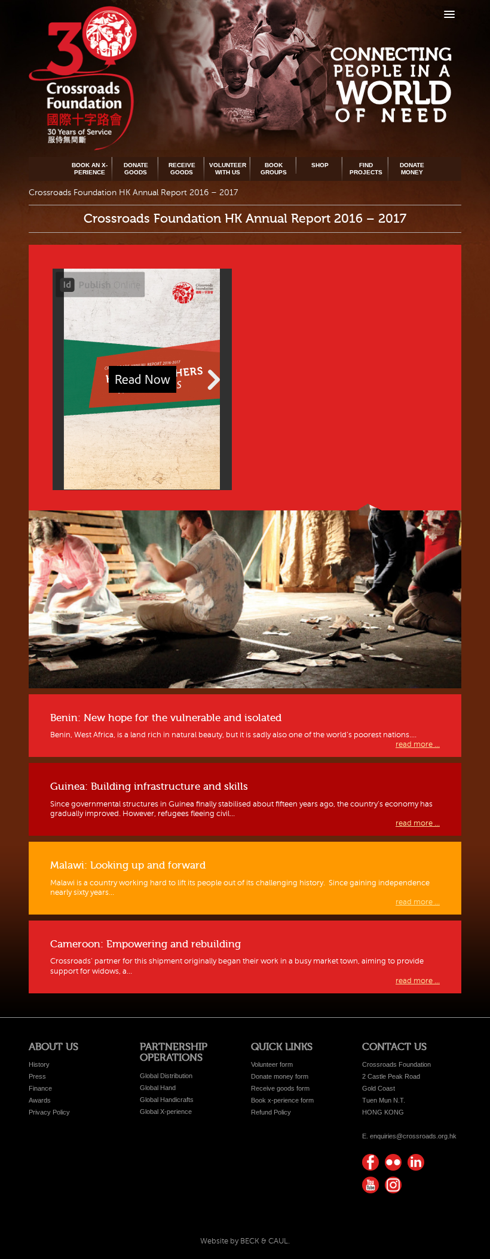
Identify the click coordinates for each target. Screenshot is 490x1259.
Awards (40, 1100)
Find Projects (366, 169)
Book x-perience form (282, 1100)
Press (37, 1076)
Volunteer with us (227, 169)
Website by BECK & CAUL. (245, 1241)
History (39, 1064)
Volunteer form (272, 1064)
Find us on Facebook (370, 1162)
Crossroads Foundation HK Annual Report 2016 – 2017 (245, 218)
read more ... (418, 744)
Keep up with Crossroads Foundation (416, 1162)
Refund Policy (271, 1112)
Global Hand (158, 1087)
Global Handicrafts (167, 1099)
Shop (320, 165)
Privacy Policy (49, 1112)
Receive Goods (182, 169)
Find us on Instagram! (393, 1185)
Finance (40, 1088)
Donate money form (279, 1076)
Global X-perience (166, 1111)
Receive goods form (280, 1088)
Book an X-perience (90, 169)
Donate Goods (136, 169)
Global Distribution (166, 1075)
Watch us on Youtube (370, 1185)
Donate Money (412, 169)
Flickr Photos (393, 1162)
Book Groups (274, 169)
